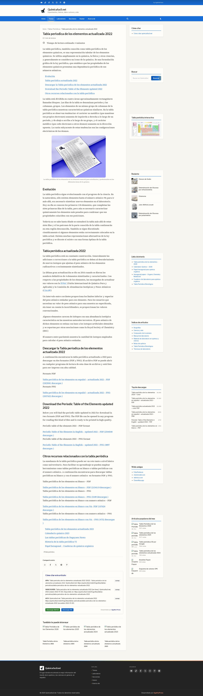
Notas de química (140, 343)
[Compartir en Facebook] (50, 565)
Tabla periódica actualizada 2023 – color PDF (143, 407)
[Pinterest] (60, 2)
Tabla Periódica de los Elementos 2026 (147, 525)
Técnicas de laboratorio (142, 349)
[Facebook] (49, 2)
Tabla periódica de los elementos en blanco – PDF (144, 427)
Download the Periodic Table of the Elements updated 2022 (73, 89)
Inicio (43, 19)
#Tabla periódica (49, 552)
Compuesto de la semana (142, 333)
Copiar (117, 580)
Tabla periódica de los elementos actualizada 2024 (149, 552)
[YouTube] (41, 2)
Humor (82, 19)
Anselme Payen (145, 560)
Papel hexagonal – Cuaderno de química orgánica (69, 546)
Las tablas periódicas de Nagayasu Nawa (65, 537)
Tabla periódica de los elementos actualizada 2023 (69, 529)
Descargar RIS (67, 610)
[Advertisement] (146, 52)
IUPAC (63, 283)
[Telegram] (64, 2)
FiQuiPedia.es (138, 472)
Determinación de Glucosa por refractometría (148, 189)
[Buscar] (127, 18)
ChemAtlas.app (139, 480)
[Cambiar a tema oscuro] (160, 18)
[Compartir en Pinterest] (67, 565)
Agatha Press (116, 610)
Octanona (142, 196)
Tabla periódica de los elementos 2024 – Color (143, 393)
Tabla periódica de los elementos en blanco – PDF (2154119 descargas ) (77, 487)
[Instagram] (56, 2)
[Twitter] (53, 2)
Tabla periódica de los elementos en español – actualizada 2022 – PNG (143, 414)
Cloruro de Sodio (145, 179)
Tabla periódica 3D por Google (147, 543)
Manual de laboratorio (141, 336)
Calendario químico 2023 (57, 533)
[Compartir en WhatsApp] (45, 565)
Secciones (72, 19)
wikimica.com (138, 478)
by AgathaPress (158, 2)
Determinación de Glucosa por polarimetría (148, 214)
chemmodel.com (139, 475)
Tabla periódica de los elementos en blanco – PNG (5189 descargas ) (75, 497)
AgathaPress (158, 693)
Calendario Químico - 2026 (143, 267)
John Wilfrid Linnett (146, 205)
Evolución (50, 76)
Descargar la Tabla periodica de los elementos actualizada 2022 (76, 84)
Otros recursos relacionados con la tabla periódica (70, 93)
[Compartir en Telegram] (61, 565)
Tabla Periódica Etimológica (143, 284)
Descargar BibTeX (53, 610)
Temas (51, 19)
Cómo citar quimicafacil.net (143, 33)
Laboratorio (61, 19)
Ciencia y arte (138, 330)
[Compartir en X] (56, 565)
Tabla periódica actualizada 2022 (61, 80)
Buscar (156, 78)
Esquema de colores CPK (148, 569)
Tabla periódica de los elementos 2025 (147, 534)
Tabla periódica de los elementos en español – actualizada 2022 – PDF (143, 400)
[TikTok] (45, 2)
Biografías (137, 328)
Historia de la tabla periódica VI (61, 541)
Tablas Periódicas (54, 29)
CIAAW (47, 290)
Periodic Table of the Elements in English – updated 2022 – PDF (143, 421)
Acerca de (91, 19)
